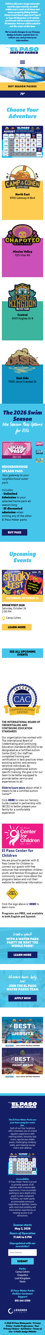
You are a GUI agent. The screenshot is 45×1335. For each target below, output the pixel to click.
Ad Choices (26, 1329)
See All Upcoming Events (23, 653)
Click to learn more (13, 788)
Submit (22, 1261)
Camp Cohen (23, 1272)
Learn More (17, 627)
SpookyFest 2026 (13, 605)
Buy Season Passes (22, 86)
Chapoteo (22, 1275)
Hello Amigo (22, 1332)
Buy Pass (14, 532)
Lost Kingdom (22, 1278)
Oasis (23, 1281)
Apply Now (22, 998)
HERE (11, 800)
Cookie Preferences (23, 1326)
